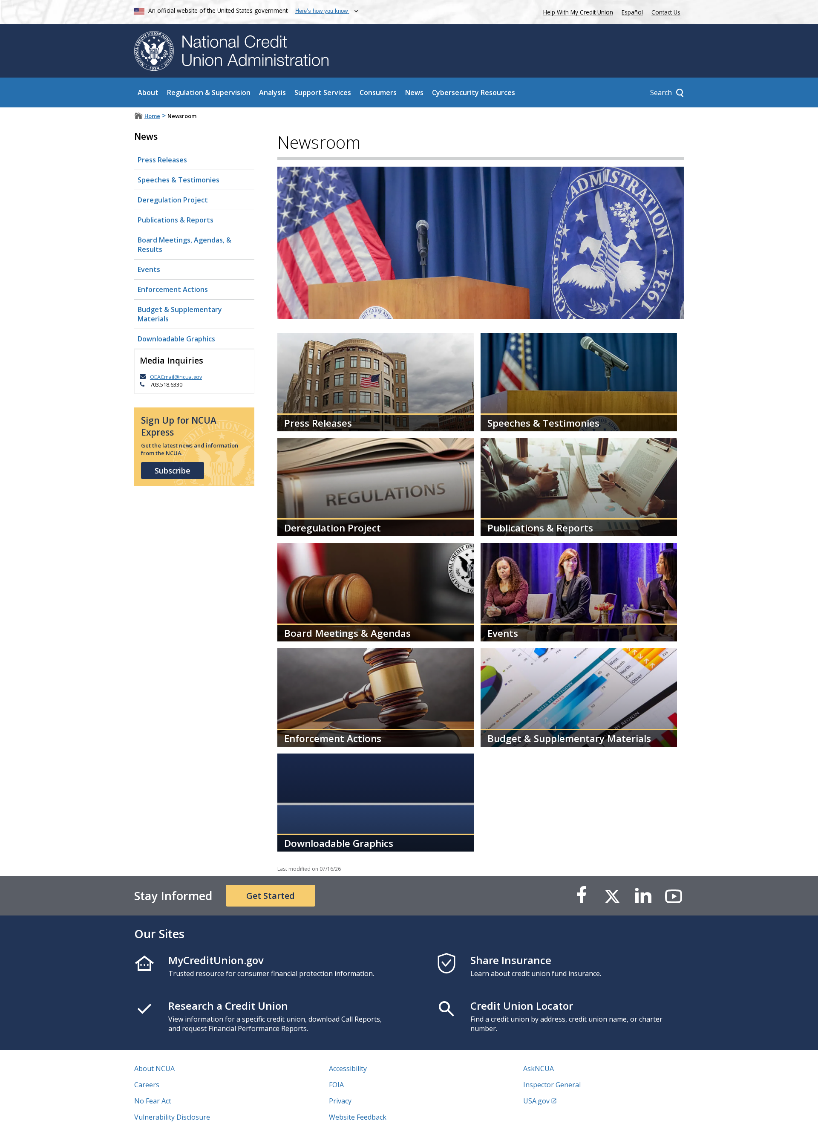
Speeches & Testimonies (178, 180)
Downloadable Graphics (176, 339)
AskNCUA (538, 1068)
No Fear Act (152, 1101)
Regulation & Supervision (209, 92)
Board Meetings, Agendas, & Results (184, 244)
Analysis (272, 92)
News (414, 92)
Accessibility (348, 1068)
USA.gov (536, 1101)
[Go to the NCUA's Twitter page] (612, 895)
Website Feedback (357, 1117)
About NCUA (154, 1068)
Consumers (378, 92)
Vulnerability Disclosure (172, 1117)
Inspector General (552, 1084)
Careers (146, 1084)
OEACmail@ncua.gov (176, 377)
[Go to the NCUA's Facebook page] (581, 895)
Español (632, 12)
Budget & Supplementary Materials (180, 314)
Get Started (270, 895)
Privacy (340, 1101)
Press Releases (162, 160)
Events (149, 269)
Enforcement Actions (173, 289)
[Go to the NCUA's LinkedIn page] (643, 895)
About (148, 92)
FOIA (336, 1084)
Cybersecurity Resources (473, 92)
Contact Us (665, 12)
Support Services (322, 92)
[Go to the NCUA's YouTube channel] (673, 895)
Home (152, 116)
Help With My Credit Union (576, 11)
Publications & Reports (175, 220)
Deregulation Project (173, 200)
